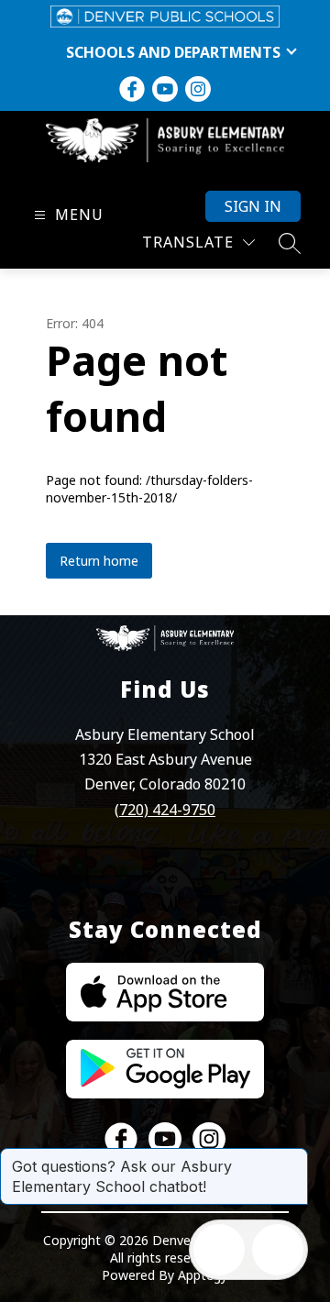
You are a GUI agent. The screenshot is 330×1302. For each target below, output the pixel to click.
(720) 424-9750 (165, 810)
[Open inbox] (219, 1249)
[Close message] (293, 1157)
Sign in (253, 206)
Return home (99, 560)
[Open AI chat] (277, 1249)
